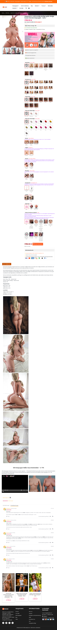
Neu (32, 6)
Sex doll (17, 611)
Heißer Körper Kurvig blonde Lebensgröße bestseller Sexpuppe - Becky (21, 594)
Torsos (43, 6)
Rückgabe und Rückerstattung (35, 615)
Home (3, 13)
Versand (30, 613)
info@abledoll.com (48, 613)
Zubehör (14, 8)
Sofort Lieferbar (25, 6)
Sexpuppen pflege (32, 623)
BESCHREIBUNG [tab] (6, 264)
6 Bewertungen (10, 500)
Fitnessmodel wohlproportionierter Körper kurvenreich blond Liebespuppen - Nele (8, 595)
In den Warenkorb (38, 244)
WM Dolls (7, 13)
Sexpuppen (15, 6)
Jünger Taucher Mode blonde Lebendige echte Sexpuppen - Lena (35, 594)
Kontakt (21, 8)
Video (17, 619)
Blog (16, 617)
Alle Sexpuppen (18, 615)
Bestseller (50, 6)
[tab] (6, 505)
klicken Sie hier (48, 1)
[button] (22, 31)
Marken (37, 6)
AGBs (30, 617)
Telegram (45, 616)
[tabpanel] (28, 539)
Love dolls (17, 613)
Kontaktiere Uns (32, 619)
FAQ (30, 621)
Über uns (30, 611)
